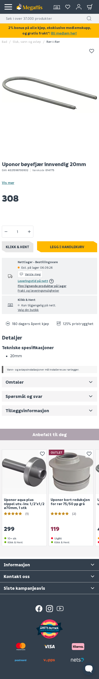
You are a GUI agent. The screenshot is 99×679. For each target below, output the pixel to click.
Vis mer (8, 182)
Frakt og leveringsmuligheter (38, 290)
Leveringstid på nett (33, 281)
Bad (4, 41)
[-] (6, 232)
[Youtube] (60, 608)
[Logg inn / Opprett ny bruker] (78, 6)
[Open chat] (88, 668)
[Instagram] (49, 608)
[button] (89, 18)
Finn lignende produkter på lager (42, 286)
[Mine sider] (67, 6)
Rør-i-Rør (53, 41)
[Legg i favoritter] (91, 51)
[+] (29, 232)
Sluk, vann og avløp (27, 41)
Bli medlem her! (64, 33)
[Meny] (8, 7)
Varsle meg (33, 274)
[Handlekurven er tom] (89, 6)
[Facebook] (38, 608)
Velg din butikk (28, 310)
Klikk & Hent (17, 247)
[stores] (56, 6)
